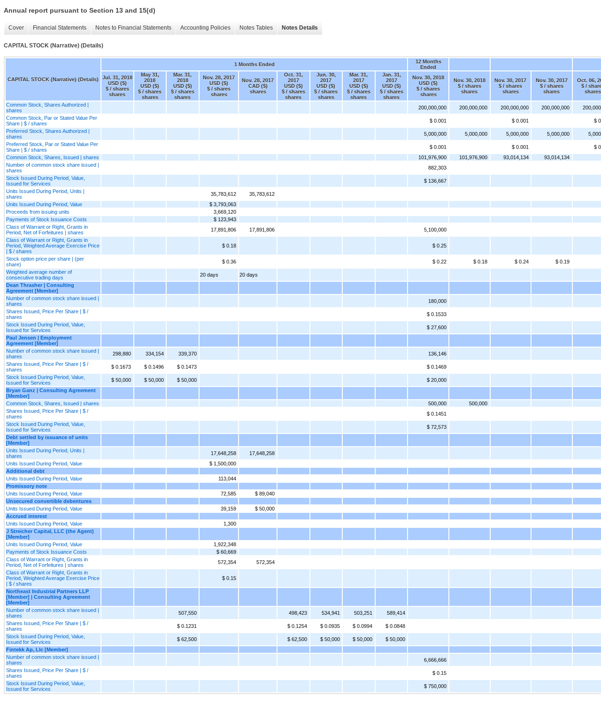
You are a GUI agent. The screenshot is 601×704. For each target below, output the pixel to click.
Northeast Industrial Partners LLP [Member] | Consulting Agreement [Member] (48, 596)
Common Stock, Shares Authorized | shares (47, 107)
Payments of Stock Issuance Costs (46, 219)
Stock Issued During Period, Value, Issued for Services (45, 180)
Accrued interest (26, 516)
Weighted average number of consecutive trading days (39, 274)
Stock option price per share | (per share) (45, 261)
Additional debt (25, 471)
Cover (16, 27)
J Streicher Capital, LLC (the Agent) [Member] (50, 534)
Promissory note (26, 486)
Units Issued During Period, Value (44, 204)
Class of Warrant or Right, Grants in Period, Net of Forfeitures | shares (47, 229)
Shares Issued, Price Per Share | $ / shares (47, 314)
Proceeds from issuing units (37, 212)
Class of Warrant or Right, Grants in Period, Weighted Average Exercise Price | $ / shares (53, 245)
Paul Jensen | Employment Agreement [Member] (39, 340)
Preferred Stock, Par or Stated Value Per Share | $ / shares (52, 147)
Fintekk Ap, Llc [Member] (37, 649)
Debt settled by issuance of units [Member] (47, 440)
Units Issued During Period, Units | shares (45, 194)
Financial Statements (59, 27)
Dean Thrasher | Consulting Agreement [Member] (40, 288)
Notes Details (300, 27)
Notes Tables (256, 27)
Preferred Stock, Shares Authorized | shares (48, 133)
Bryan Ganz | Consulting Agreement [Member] (51, 393)
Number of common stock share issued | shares (52, 167)
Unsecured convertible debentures (49, 501)
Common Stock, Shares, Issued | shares (52, 157)
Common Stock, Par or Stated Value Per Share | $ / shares (51, 120)
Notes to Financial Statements (133, 27)
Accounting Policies (205, 27)
